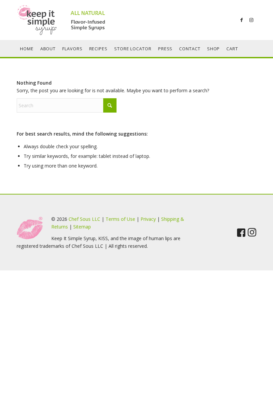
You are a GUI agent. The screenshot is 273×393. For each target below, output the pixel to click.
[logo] (67, 20)
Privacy (148, 219)
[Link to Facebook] (241, 20)
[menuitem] (27, 48)
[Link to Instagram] (251, 20)
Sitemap (82, 226)
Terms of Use (120, 219)
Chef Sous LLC (84, 219)
